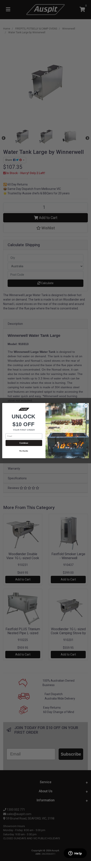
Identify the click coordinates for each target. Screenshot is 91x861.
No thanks (23, 451)
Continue (23, 443)
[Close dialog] (86, 406)
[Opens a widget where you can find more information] (75, 853)
